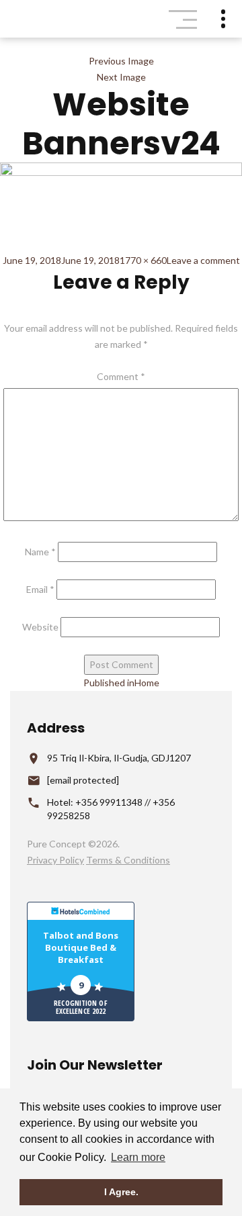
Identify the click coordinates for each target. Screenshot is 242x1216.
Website (40, 627)
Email (40, 589)
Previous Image (121, 60)
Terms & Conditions (128, 860)
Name (40, 551)
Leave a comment (203, 260)
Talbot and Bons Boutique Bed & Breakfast (80, 947)
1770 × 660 (143, 260)
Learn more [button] (138, 1157)
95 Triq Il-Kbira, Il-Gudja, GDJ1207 (119, 757)
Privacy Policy (55, 860)
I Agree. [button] (121, 1191)
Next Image (121, 77)
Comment (121, 376)
